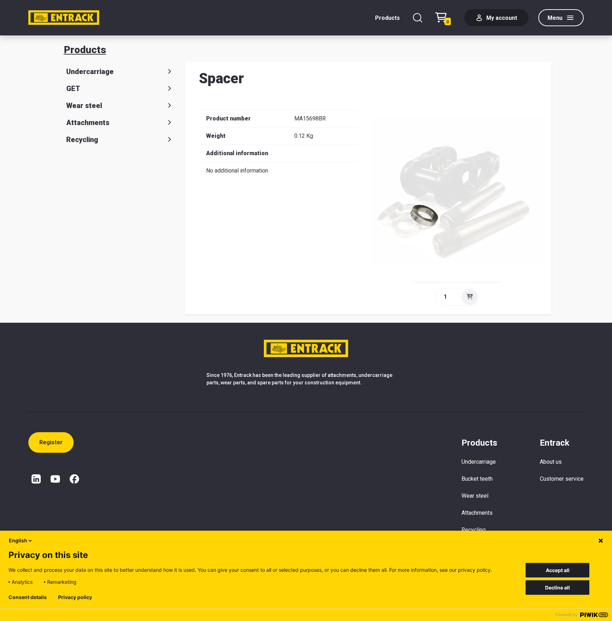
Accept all (558, 570)
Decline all (557, 588)
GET (73, 88)
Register (51, 442)
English (18, 540)
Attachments (87, 122)
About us (551, 461)
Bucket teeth (477, 478)
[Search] (417, 17)
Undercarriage (90, 71)
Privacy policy (75, 597)
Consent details (27, 597)
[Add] (469, 297)
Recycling (82, 139)
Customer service (562, 478)
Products (387, 18)
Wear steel (84, 105)
